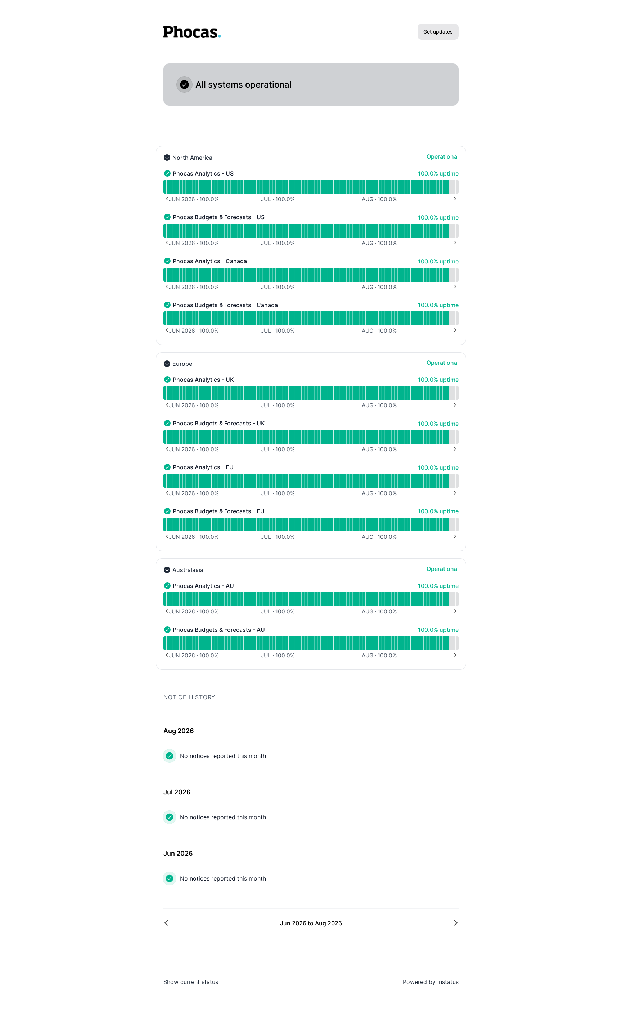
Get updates (438, 31)
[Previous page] (238, 923)
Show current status (190, 981)
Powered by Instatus (431, 981)
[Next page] (384, 923)
